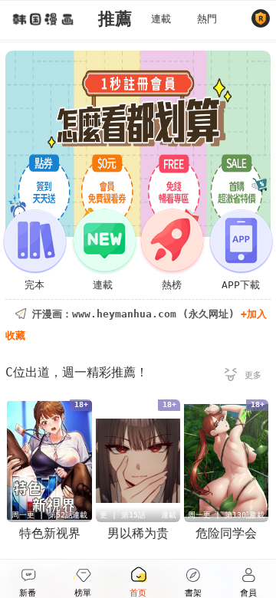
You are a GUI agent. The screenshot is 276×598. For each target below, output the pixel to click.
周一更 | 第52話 (42, 515)
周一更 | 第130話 (221, 515)
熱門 (207, 19)
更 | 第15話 (123, 515)
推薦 (115, 18)
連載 (161, 19)
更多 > (243, 377)
